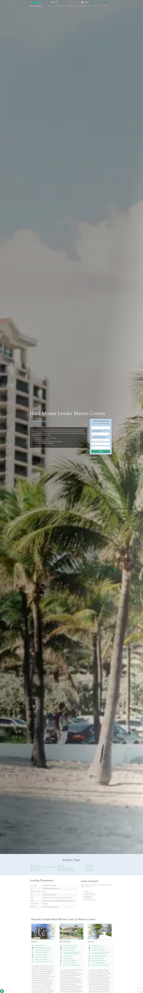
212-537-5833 (62, 2)
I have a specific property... (98, 437)
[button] (2, 991)
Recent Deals (70, 6)
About (106, 6)
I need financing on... (97, 431)
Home (50, 6)
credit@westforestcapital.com (99, 2)
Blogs (95, 6)
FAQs (89, 6)
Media (100, 6)
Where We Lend (80, 6)
